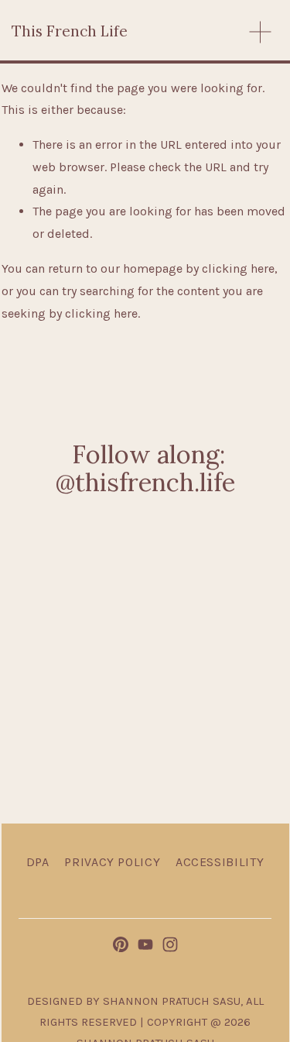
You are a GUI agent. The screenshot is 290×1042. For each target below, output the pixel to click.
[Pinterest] (120, 944)
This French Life (70, 31)
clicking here (238, 268)
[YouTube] (145, 944)
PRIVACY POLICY (112, 862)
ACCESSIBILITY (220, 862)
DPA (37, 862)
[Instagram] (170, 944)
